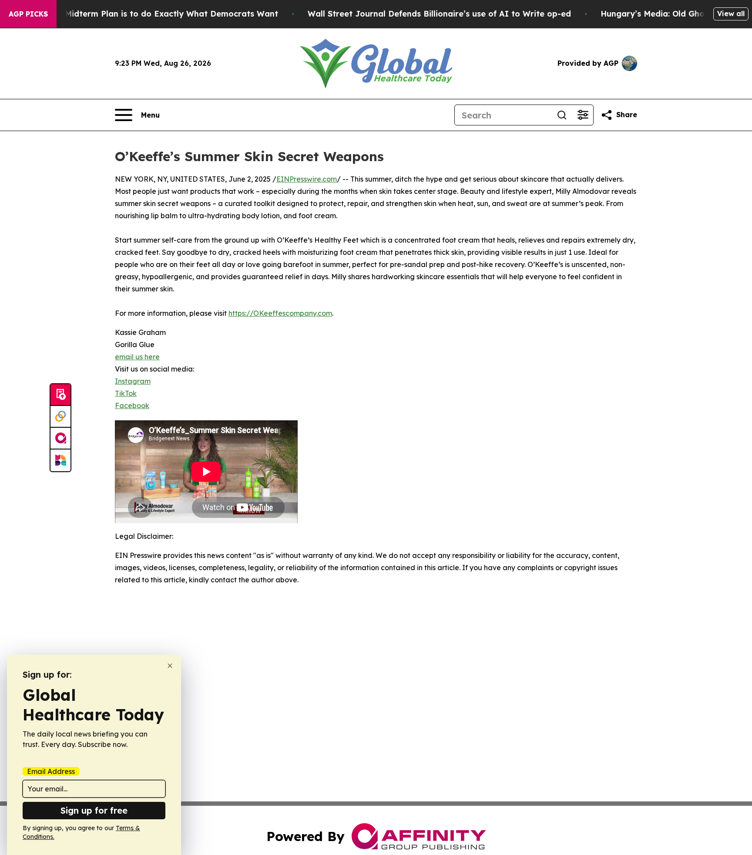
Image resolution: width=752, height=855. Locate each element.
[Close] (170, 666)
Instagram (133, 381)
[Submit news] (60, 395)
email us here (137, 356)
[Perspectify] (60, 417)
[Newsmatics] (60, 460)
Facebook (132, 405)
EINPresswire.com (306, 179)
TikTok (126, 393)
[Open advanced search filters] (582, 115)
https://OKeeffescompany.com (280, 313)
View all (731, 13)
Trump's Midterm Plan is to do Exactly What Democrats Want (154, 14)
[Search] (561, 115)
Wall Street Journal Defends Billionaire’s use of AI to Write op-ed (439, 14)
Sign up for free (94, 810)
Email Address (51, 771)
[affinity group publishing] (60, 438)
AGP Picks (28, 14)
